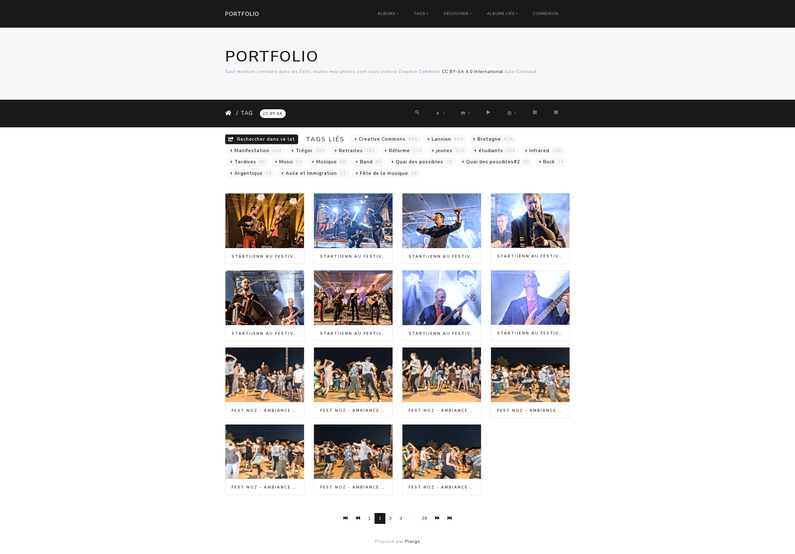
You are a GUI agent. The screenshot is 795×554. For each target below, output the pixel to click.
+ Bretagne (493, 139)
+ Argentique (251, 173)
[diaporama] (488, 112)
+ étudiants (494, 151)
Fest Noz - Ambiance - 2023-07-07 (265, 410)
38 (424, 518)
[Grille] (535, 112)
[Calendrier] (511, 113)
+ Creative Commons (386, 139)
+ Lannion (445, 139)
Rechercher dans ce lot (265, 139)
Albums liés (501, 13)
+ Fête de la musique (386, 173)
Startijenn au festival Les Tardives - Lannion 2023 (265, 256)
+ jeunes (448, 151)
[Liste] (556, 112)
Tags (419, 13)
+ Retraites (354, 151)
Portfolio (242, 14)
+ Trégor (308, 151)
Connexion (545, 13)
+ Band (368, 162)
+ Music (288, 162)
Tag (247, 113)
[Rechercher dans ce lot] (417, 112)
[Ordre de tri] (440, 113)
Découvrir (456, 13)
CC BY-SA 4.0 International (472, 72)
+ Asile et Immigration (313, 173)
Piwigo (412, 541)
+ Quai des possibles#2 (495, 162)
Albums (386, 13)
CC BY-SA (273, 113)
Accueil (229, 113)
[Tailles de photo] (465, 113)
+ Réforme (403, 151)
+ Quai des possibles (421, 162)
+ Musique (328, 162)
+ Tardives (247, 162)
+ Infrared (543, 151)
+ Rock (551, 162)
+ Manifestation (256, 151)
